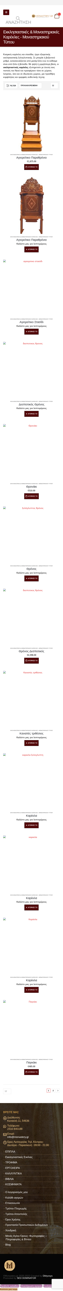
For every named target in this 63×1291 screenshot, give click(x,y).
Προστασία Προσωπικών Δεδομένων (26, 1225)
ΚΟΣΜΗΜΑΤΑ (13, 1184)
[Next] (58, 1091)
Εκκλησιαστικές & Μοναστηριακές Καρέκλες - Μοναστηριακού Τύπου (31, 154)
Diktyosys (47, 1275)
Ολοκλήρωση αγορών (31, 1286)
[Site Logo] (42, 16)
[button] (6, 12)
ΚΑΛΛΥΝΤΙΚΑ (13, 1173)
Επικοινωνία (12, 1203)
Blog (8, 1244)
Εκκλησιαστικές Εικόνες (19, 1157)
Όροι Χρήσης (13, 1219)
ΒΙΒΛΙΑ (9, 1179)
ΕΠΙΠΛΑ (10, 1151)
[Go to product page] (31, 123)
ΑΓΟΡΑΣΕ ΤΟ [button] (32, 167)
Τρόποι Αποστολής (16, 1214)
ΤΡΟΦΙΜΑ (11, 1162)
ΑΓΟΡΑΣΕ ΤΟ (32, 249)
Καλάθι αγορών (14, 1197)
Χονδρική (10, 1230)
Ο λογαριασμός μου (16, 1192)
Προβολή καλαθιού (9, 1286)
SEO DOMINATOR (26, 1278)
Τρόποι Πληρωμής (16, 1208)
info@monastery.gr (18, 1137)
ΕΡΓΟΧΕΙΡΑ (12, 1168)
